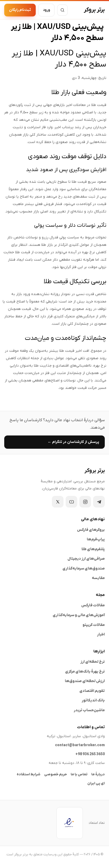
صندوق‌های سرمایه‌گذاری (83, 568)
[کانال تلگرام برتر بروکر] (99, 502)
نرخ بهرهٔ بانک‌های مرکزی (85, 671)
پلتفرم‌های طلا (93, 549)
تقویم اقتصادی (92, 690)
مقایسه (98, 578)
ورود (46, 9)
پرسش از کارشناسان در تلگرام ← (73, 441)
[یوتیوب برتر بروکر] (71, 502)
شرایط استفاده (28, 774)
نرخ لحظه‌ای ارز (92, 661)
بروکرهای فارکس (91, 529)
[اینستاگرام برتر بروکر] (85, 502)
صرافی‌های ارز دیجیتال (86, 558)
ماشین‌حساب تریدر (89, 710)
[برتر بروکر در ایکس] (57, 502)
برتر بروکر (94, 10)
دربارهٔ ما (98, 774)
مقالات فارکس (93, 605)
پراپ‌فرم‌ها (96, 539)
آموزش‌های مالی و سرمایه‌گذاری (79, 615)
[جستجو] (62, 10)
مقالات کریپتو (94, 625)
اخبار (101, 634)
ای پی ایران (96, 783)
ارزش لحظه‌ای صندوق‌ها (85, 681)
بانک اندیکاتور (93, 700)
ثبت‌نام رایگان (20, 9)
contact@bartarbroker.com (80, 745)
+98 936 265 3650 (90, 754)
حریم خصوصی (55, 774)
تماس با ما (79, 774)
